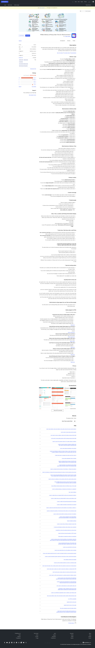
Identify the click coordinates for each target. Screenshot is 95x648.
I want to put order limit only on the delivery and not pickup (65, 550)
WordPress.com (18, 633)
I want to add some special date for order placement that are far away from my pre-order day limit (66, 582)
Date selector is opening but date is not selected (67, 536)
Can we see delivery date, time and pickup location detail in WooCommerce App (61, 595)
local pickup (21, 61)
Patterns (72, 638)
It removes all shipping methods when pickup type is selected (65, 527)
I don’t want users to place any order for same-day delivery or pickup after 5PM (61, 568)
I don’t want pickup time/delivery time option (68, 448)
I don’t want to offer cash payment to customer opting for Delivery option (62, 575)
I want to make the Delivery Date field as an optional (66, 504)
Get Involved (36, 633)
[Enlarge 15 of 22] (49, 397)
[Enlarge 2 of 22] (74, 396)
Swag (37, 638)
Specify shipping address (71, 520)
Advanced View (33, 68)
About (90, 633)
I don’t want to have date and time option (68, 432)
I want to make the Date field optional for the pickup (66, 501)
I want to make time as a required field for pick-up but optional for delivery (62, 495)
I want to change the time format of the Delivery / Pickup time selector (63, 469)
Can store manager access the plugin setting (68, 608)
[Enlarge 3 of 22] (74, 402)
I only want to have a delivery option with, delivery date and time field (63, 435)
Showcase (71, 633)
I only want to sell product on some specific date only (66, 585)
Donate (36, 636)
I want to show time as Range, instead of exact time (66, 523)
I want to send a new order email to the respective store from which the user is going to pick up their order (66, 578)
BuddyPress (18, 638)
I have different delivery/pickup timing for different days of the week (63, 485)
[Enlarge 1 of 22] (74, 388)
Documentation (73, 52)
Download (27, 35)
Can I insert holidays (72, 492)
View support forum (32, 94)
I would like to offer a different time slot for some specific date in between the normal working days (67, 589)
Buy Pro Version (60, 52)
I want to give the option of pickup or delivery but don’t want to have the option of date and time (67, 445)
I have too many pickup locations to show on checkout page (65, 562)
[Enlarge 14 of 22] (49, 388)
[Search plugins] (81, 11)
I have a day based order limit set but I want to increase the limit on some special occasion (59, 553)
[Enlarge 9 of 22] (62, 388)
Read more (73, 324)
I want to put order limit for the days (69, 547)
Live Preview (21, 35)
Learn (55, 633)
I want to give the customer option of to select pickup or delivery (64, 441)
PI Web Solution (67, 36)
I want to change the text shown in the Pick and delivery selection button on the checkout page (67, 462)
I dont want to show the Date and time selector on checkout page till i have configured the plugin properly (66, 611)
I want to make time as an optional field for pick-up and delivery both (63, 498)
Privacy (90, 638)
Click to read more (71, 332)
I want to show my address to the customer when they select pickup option (62, 479)
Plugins (72, 636)
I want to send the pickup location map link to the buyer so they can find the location (60, 556)
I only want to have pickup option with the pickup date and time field (63, 438)
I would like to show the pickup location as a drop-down (66, 530)
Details (74, 40)
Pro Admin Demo (67, 52)
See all (20, 86)
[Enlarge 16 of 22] (49, 411)
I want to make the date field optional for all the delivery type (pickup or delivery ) (61, 507)
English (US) (21, 57)
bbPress (19, 636)
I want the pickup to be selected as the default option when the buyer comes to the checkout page (66, 465)
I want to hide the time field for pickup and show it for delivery (64, 513)
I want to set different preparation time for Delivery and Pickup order (63, 592)
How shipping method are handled (70, 559)
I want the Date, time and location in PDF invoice (67, 533)
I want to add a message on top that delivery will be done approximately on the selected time (67, 517)
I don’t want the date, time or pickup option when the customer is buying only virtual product (59, 565)
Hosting (90, 636)
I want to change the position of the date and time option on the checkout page (61, 510)
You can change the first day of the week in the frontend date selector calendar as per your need (67, 543)
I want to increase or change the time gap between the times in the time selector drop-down (59, 472)
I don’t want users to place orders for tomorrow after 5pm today (64, 572)
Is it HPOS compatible (72, 598)
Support (20, 40)
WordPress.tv (53, 638)
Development (62, 40)
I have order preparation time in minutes (69, 458)
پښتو (81, 642)
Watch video (72, 341)
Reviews (68, 40)
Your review (34, 86)
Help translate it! (41, 7)
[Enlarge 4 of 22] (74, 408)
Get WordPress (4, 1)
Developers (54, 636)
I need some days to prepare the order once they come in (65, 455)
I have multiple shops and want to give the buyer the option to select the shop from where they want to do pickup (65, 482)
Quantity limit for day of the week (70, 605)
